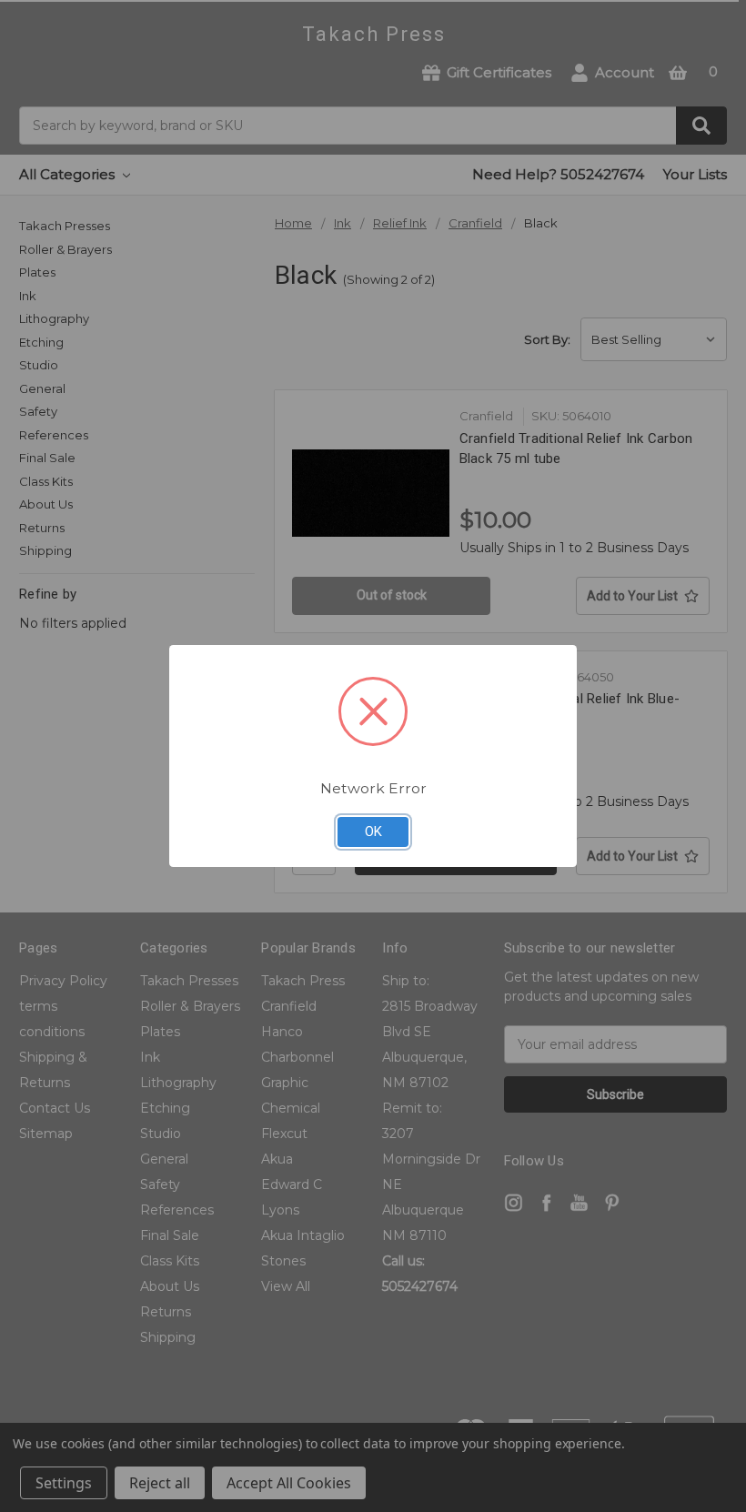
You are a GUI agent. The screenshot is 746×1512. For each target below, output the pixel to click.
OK (373, 831)
